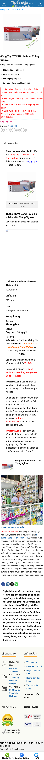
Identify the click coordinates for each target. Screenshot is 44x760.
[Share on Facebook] (7, 130)
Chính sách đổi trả (34, 666)
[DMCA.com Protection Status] (7, 720)
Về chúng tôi (31, 662)
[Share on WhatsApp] (3, 130)
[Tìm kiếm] (40, 4)
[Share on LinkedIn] (25, 130)
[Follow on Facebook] (3, 584)
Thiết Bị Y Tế (17, 10)
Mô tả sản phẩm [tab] (11, 143)
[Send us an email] (12, 584)
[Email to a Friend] (16, 130)
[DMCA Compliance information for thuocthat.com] (11, 731)
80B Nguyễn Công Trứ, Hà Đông (14, 693)
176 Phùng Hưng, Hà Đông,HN (14, 680)
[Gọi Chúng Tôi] (16, 584)
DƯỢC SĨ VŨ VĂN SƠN (12, 527)
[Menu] (4, 4)
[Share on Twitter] (11, 130)
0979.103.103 (12, 421)
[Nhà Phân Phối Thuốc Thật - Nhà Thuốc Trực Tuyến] (22, 3)
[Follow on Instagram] (8, 584)
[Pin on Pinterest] (20, 130)
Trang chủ (4, 10)
